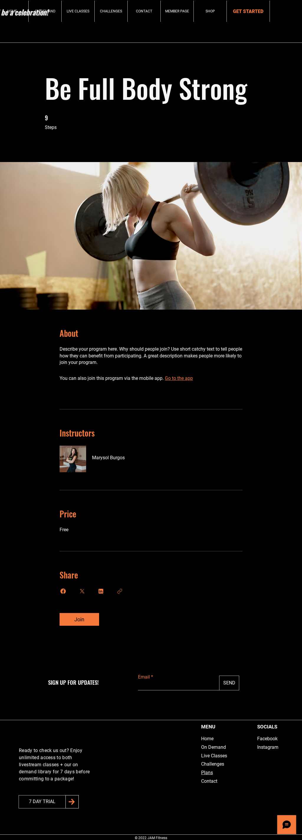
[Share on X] (82, 591)
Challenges (212, 764)
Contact (209, 781)
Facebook (267, 738)
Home (207, 738)
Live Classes (214, 756)
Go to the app (179, 378)
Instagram (267, 747)
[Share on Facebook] (63, 591)
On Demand (213, 747)
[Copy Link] (119, 591)
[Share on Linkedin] (100, 591)
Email (144, 677)
